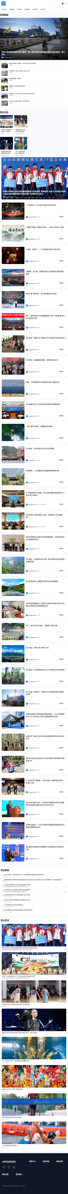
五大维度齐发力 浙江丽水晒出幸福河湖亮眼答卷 (43, 404)
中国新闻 (11, 9)
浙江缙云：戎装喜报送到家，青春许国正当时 (42, 360)
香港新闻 (27, 9)
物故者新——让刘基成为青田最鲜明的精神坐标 (42, 471)
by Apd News (8, 57)
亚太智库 (3, 9)
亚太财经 (35, 9)
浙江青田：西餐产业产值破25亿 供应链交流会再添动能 (45, 338)
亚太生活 (42, 9)
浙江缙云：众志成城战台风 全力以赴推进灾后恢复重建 (45, 670)
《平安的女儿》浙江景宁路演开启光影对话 (41, 205)
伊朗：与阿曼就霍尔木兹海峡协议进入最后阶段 (42, 382)
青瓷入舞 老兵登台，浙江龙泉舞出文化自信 (41, 294)
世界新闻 (19, 9)
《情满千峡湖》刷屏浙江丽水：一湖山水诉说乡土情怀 (45, 227)
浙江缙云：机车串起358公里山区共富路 (40, 448)
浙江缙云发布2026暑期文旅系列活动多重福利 (42, 581)
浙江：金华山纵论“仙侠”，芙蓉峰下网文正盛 (41, 626)
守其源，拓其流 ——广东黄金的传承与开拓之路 (43, 249)
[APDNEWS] (3, 3)
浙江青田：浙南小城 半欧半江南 (37, 648)
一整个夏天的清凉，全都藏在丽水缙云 (39, 426)
